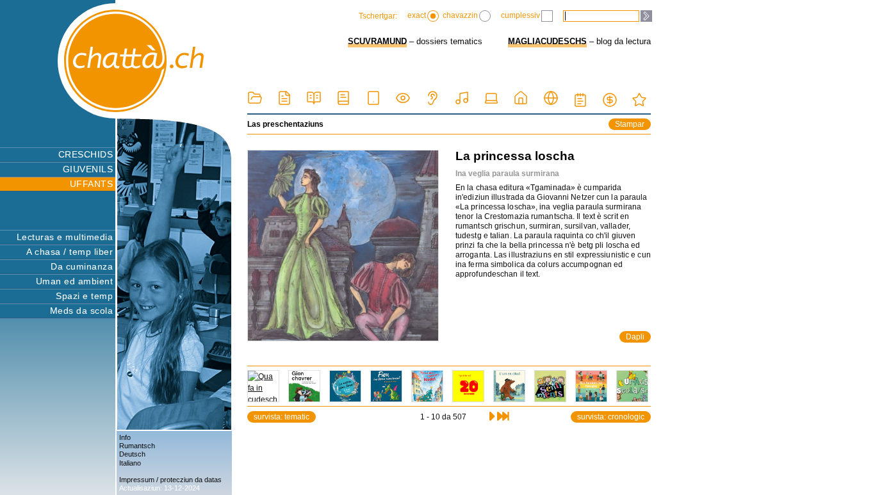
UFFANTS (91, 184)
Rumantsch (137, 446)
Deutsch (132, 454)
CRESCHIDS (85, 154)
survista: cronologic (610, 416)
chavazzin (460, 15)
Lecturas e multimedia (65, 237)
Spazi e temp (84, 296)
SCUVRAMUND (377, 41)
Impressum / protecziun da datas (170, 479)
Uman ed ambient (74, 281)
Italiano (130, 463)
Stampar (629, 124)
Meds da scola (81, 310)
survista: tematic (281, 416)
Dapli (635, 336)
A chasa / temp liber (69, 252)
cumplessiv (520, 15)
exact (416, 15)
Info (125, 437)
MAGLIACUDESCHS (547, 41)
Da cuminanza (82, 266)
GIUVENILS (88, 169)
